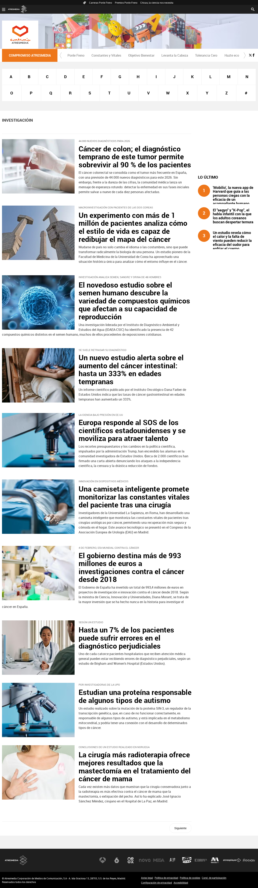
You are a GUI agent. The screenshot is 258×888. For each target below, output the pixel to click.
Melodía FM (215, 860)
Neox (131, 860)
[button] (60, 55)
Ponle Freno (76, 55)
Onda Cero (187, 860)
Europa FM (201, 860)
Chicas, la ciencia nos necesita (156, 2)
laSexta (117, 860)
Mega (159, 860)
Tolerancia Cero (206, 55)
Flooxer (249, 860)
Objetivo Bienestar (141, 55)
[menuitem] (76, 55)
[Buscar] (253, 8)
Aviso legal (147, 877)
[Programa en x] (250, 55)
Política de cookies (190, 877)
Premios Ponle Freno (126, 2)
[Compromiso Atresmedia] (20, 35)
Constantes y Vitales (106, 55)
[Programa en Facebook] (253, 55)
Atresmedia (16, 860)
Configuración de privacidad (156, 882)
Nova (145, 860)
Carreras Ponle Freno (100, 2)
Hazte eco (232, 55)
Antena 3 (103, 860)
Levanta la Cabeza (174, 55)
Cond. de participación (214, 877)
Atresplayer (232, 860)
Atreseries (173, 860)
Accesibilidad (181, 882)
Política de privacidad (166, 877)
